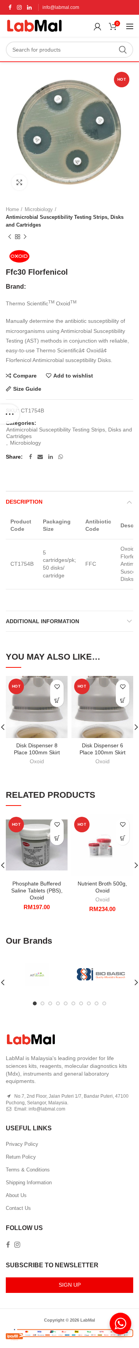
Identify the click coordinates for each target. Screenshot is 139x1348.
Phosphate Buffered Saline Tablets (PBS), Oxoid (37, 890)
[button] (57, 838)
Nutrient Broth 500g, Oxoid (102, 887)
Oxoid (37, 761)
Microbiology (39, 209)
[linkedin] (29, 7)
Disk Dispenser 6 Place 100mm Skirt (102, 748)
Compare (25, 375)
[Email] (40, 457)
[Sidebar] (9, 414)
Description (24, 502)
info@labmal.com (60, 7)
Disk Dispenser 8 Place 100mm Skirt (37, 748)
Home (12, 209)
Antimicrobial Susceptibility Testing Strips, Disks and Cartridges (65, 221)
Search (122, 50)
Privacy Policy (22, 1144)
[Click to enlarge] (19, 182)
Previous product (10, 237)
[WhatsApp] (61, 457)
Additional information (42, 621)
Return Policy (21, 1157)
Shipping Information (29, 1182)
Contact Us (18, 1208)
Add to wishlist (73, 375)
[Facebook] (10, 7)
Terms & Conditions (28, 1170)
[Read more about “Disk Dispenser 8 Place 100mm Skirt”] (57, 700)
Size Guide (27, 389)
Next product (25, 237)
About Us (16, 1195)
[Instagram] (19, 7)
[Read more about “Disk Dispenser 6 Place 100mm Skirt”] (122, 700)
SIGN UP (70, 1285)
